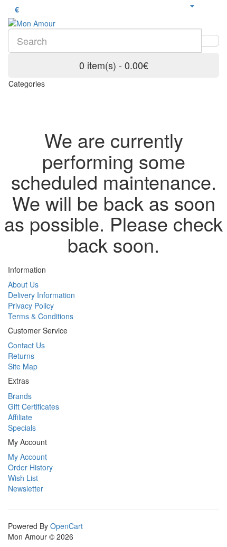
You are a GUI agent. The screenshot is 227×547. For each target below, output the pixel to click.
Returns (21, 355)
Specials (22, 427)
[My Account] (191, 5)
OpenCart (66, 526)
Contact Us (26, 345)
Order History (30, 467)
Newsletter (25, 488)
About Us (23, 284)
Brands (20, 396)
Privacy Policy (31, 305)
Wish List (23, 477)
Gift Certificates (33, 406)
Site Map (22, 366)
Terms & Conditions (40, 316)
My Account (27, 456)
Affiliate (20, 417)
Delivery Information (41, 295)
